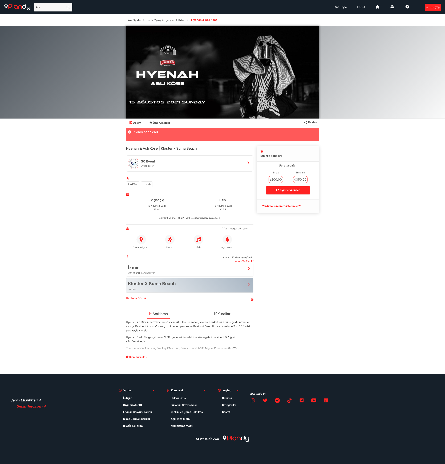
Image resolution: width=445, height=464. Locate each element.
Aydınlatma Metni (182, 426)
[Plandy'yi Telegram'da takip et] (277, 401)
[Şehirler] (378, 8)
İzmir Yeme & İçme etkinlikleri (166, 20)
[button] (189, 299)
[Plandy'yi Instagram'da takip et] (253, 401)
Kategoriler (229, 405)
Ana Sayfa (340, 7)
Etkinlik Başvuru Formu (137, 412)
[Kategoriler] (392, 8)
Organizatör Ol (132, 405)
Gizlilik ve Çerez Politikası (187, 412)
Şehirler (227, 398)
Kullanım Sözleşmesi (184, 405)
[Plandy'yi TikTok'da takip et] (289, 401)
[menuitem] (340, 7)
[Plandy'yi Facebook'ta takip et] (301, 401)
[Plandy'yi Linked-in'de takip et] (326, 401)
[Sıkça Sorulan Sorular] (407, 8)
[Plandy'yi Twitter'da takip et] (265, 401)
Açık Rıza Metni (180, 419)
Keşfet (361, 7)
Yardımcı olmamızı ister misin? (281, 206)
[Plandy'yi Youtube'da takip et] (313, 401)
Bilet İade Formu (133, 426)
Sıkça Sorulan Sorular (136, 419)
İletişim (127, 398)
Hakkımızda (178, 398)
